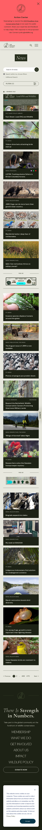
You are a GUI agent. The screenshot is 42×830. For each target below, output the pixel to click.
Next (35, 676)
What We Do (21, 738)
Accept (27, 821)
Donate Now (21, 770)
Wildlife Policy (21, 762)
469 (23, 676)
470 (28, 676)
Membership (21, 732)
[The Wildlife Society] (9, 45)
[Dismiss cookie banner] (35, 789)
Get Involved (21, 744)
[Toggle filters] (35, 83)
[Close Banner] (38, 4)
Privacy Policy (10, 816)
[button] (36, 45)
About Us (21, 750)
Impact (21, 756)
